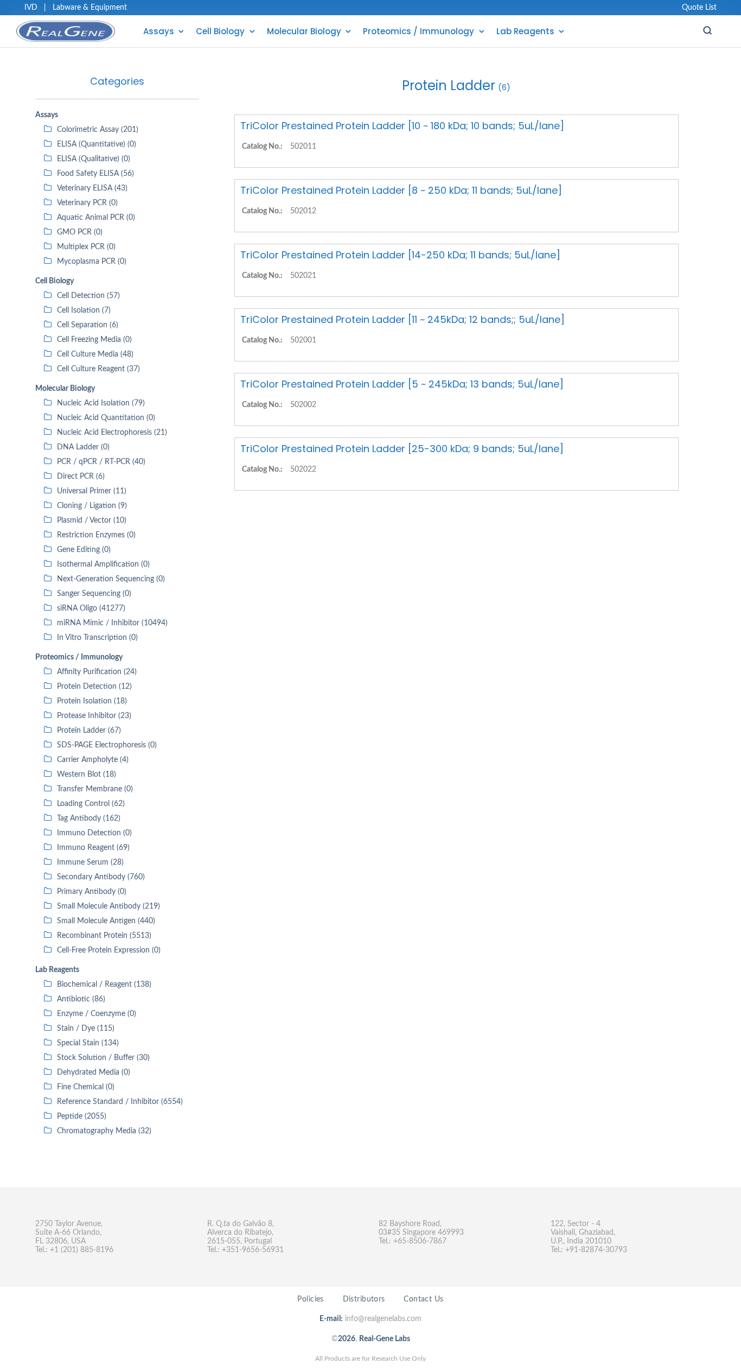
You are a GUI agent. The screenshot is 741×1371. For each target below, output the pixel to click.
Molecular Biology (304, 31)
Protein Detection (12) (94, 686)
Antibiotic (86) (81, 999)
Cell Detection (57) (88, 296)
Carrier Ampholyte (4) (93, 760)
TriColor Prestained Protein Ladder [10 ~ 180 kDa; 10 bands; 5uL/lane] (402, 125)
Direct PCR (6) (81, 476)
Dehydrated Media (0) (93, 1072)
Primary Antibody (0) (91, 892)
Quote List (699, 7)
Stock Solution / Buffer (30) (103, 1058)
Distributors (364, 1299)
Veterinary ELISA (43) (92, 188)
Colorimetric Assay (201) (97, 130)
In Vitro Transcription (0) (97, 638)
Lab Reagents (525, 31)
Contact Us (423, 1299)
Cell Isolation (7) (84, 310)
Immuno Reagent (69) (93, 848)
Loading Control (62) (91, 804)
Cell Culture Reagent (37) (98, 369)
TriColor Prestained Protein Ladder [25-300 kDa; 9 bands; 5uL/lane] (402, 448)
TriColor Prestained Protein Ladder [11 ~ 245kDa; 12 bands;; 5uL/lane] (402, 319)
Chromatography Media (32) (104, 1131)
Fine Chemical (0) (85, 1087)
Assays (158, 31)
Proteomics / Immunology (418, 31)
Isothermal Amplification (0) (103, 564)
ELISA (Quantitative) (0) (96, 144)
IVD (30, 7)
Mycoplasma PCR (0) (91, 261)
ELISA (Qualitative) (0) (93, 159)
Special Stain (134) (88, 1043)
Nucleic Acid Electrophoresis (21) (112, 432)
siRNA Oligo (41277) (91, 608)
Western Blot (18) (86, 774)
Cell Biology (220, 31)
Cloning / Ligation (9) (92, 506)
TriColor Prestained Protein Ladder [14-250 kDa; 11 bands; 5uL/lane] (400, 255)
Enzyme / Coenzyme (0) (96, 1014)
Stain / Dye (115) (85, 1028)
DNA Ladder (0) (83, 447)
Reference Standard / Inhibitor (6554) (120, 1102)
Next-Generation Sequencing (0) (111, 579)
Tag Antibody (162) (88, 818)
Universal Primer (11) (91, 491)
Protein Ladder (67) (89, 730)
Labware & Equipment (90, 7)
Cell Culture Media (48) (95, 354)
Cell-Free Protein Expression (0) (109, 950)
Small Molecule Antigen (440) (106, 921)
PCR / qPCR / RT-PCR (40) (101, 462)
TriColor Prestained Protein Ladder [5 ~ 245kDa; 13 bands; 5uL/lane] (402, 384)
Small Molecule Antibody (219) (108, 906)
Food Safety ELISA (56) (95, 173)
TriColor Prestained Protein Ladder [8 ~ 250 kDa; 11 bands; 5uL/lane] (401, 190)
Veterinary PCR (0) (87, 203)
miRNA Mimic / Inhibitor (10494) (112, 623)
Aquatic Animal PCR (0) (96, 217)
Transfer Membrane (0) (95, 789)
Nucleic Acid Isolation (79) (101, 403)
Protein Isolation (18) (92, 701)
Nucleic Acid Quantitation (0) (106, 418)
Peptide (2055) (81, 1116)
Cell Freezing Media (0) (94, 340)
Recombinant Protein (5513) (104, 936)
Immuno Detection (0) (94, 833)
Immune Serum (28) (90, 862)
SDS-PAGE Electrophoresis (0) (107, 745)
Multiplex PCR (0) (86, 247)
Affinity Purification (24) (97, 672)
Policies (310, 1299)
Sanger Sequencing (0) (94, 594)
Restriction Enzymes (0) (96, 535)
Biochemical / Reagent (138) (104, 984)
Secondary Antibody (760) (101, 877)
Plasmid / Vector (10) (91, 520)
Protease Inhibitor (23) (94, 716)
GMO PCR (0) (80, 232)
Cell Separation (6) (87, 325)
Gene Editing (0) (84, 550)
